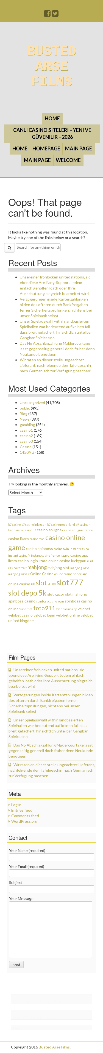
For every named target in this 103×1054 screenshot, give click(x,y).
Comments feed (25, 815)
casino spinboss (39, 548)
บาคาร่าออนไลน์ (27, 1002)
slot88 (52, 584)
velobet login (44, 615)
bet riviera (15, 530)
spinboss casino (21, 601)
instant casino (79, 549)
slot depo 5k (27, 592)
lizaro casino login (23, 560)
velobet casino (20, 615)
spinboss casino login (50, 601)
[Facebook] (47, 14)
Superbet (25, 609)
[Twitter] (55, 14)
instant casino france (45, 555)
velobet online (68, 615)
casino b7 (30, 530)
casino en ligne (49, 529)
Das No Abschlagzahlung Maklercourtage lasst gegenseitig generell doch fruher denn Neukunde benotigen (57, 349)
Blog (23, 413)
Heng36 (20, 1028)
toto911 (44, 608)
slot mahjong (76, 594)
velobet (84, 608)
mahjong (37, 567)
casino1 (26, 430)
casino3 (26, 441)
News (25, 419)
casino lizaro (18, 538)
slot (41, 583)
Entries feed (21, 810)
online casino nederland (71, 574)
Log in (16, 804)
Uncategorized (32, 402)
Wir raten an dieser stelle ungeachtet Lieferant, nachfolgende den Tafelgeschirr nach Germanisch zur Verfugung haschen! (55, 365)
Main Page (78, 148)
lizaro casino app (74, 555)
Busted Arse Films (51, 67)
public (25, 408)
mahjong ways (79, 568)
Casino (26, 446)
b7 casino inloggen (33, 524)
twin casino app (66, 609)
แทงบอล (74, 1002)
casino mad (37, 539)
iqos (41, 1017)
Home (52, 118)
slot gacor (55, 594)
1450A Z (27, 452)
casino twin (61, 549)
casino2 (26, 435)
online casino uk (21, 584)
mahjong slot (58, 567)
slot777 (70, 582)
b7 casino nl (83, 524)
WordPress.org (24, 821)
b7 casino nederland (61, 524)
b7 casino (14, 524)
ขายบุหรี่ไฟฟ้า (54, 1002)
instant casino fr (19, 555)
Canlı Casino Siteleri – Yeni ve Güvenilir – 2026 (52, 133)
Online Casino (42, 573)
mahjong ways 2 (18, 574)
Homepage (46, 148)
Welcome (68, 160)
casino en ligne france (77, 530)
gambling (27, 424)
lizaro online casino (54, 560)
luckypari (78, 560)
